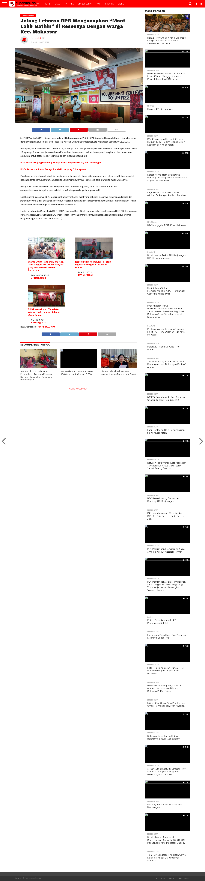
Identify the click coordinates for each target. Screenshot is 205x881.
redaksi (37, 38)
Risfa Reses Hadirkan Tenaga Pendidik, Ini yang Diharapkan (53, 169)
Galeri (58, 4)
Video (121, 4)
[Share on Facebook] (41, 128)
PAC (98, 4)
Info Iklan (161, 879)
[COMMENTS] (116, 128)
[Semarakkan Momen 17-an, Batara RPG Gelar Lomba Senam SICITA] (78, 350)
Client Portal (183, 879)
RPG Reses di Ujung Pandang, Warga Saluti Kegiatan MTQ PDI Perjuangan (60, 162)
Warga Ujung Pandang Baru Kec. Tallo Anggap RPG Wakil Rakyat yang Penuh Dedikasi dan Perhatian (46, 266)
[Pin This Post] (78, 128)
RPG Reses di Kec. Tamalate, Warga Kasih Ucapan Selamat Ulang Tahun (44, 312)
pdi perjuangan (47, 327)
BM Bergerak (85, 4)
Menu (171, 879)
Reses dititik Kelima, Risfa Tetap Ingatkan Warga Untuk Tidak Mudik (93, 264)
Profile (109, 4)
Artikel (70, 4)
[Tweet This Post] (60, 128)
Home (47, 4)
